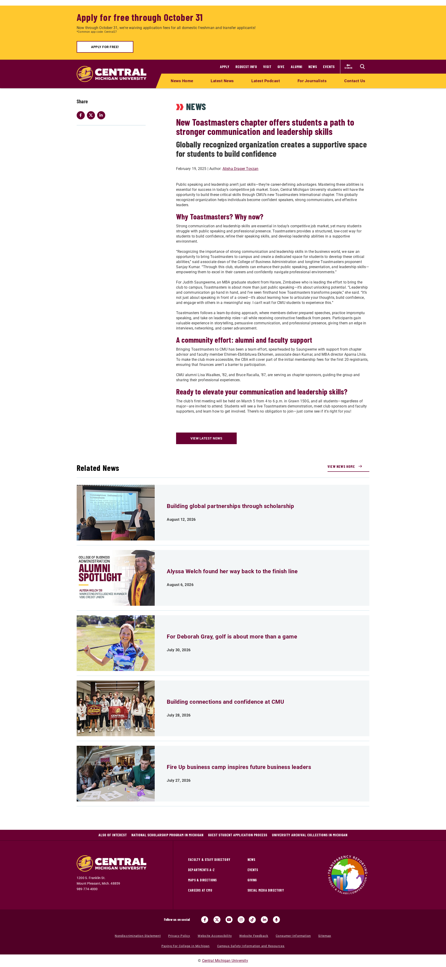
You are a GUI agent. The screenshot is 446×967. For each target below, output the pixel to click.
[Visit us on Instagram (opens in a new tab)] (241, 920)
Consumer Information (293, 936)
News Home (182, 80)
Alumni (296, 66)
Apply (225, 66)
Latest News (222, 80)
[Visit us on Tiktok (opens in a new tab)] (252, 920)
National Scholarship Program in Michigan (167, 835)
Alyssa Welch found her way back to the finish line (232, 571)
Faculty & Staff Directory (209, 860)
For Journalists (312, 80)
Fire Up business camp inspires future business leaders (239, 767)
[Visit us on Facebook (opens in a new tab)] (205, 920)
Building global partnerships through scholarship (230, 506)
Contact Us (354, 80)
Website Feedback (253, 936)
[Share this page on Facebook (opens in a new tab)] (82, 115)
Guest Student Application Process (237, 835)
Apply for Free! (105, 47)
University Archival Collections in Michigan (310, 835)
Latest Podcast (265, 80)
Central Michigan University (225, 960)
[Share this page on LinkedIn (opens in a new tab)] (102, 115)
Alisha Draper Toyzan (241, 168)
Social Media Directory (266, 890)
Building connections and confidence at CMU (225, 702)
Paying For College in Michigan (185, 946)
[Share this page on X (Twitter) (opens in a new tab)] (92, 115)
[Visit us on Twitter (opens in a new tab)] (217, 920)
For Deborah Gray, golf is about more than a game (232, 636)
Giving (252, 880)
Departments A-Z (201, 870)
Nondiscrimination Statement (138, 936)
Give (281, 66)
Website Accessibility (215, 936)
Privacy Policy (179, 936)
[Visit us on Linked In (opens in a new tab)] (264, 920)
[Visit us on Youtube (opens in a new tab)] (229, 920)
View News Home (341, 466)
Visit (267, 66)
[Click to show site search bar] (362, 67)
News (312, 66)
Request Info (246, 66)
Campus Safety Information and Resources (251, 946)
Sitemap (324, 936)
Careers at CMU (200, 890)
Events (329, 66)
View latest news (206, 438)
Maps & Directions (202, 880)
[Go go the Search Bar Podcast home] (276, 920)
